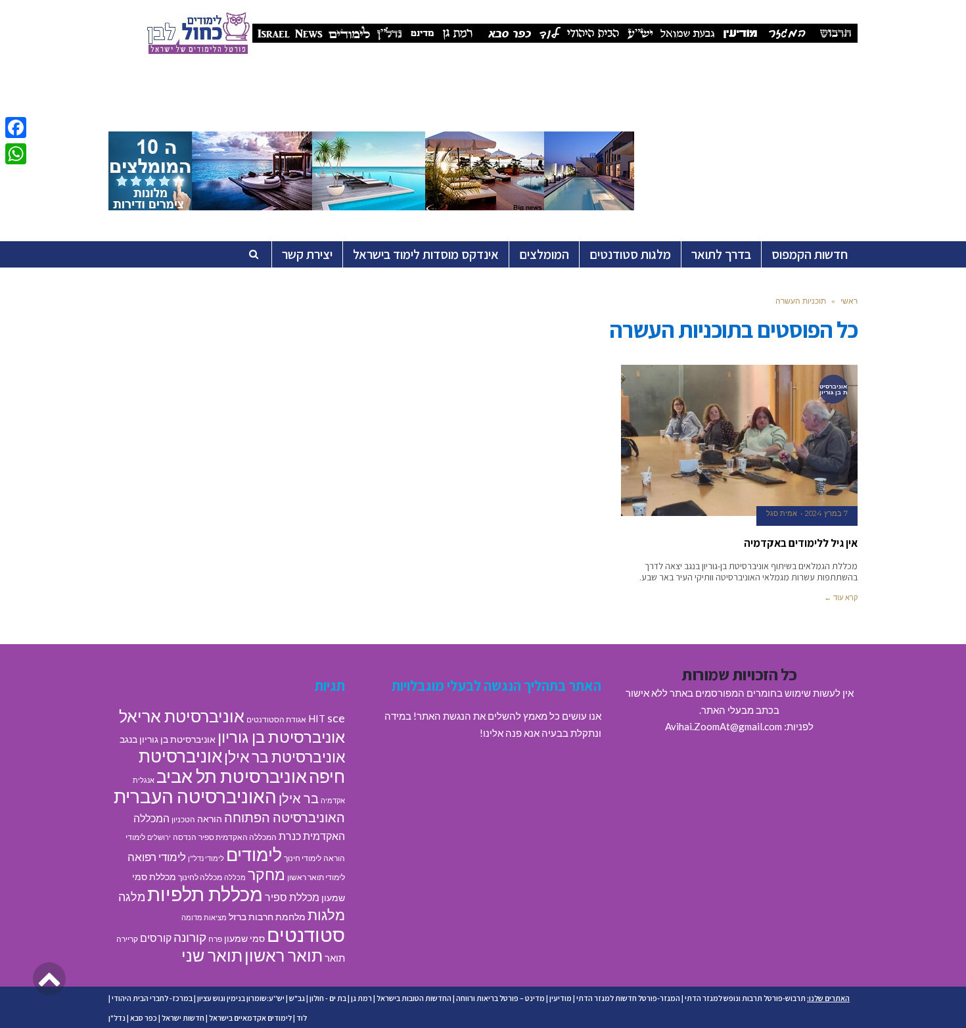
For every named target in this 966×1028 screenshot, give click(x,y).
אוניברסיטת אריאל (181, 716)
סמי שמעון (244, 938)
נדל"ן (117, 1018)
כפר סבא (143, 1018)
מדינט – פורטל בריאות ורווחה (500, 998)
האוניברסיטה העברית (195, 796)
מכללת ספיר (292, 897)
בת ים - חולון (328, 998)
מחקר (266, 874)
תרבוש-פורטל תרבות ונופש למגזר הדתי (745, 998)
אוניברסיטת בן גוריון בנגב (168, 739)
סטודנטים (306, 934)
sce (336, 718)
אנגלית (143, 780)
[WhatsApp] (16, 154)
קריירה (127, 939)
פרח (215, 939)
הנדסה (184, 837)
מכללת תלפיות (205, 894)
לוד (301, 1018)
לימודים (254, 854)
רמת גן (361, 998)
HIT (316, 718)
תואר (335, 958)
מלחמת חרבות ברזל (267, 917)
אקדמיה (333, 800)
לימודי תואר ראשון (316, 877)
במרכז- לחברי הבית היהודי (152, 998)
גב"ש (297, 998)
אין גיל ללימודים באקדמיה (801, 543)
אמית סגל (781, 513)
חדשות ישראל (183, 1018)
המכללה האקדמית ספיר (237, 837)
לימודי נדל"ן (206, 858)
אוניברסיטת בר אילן (284, 756)
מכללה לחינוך (200, 877)
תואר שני (211, 955)
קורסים (156, 937)
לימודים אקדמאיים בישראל (250, 1018)
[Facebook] (16, 127)
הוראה (209, 819)
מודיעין (560, 998)
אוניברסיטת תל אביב (231, 776)
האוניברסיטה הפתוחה (284, 817)
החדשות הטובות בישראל (414, 998)
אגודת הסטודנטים (276, 719)
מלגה (131, 896)
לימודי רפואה (156, 857)
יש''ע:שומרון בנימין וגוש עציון (241, 998)
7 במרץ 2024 (826, 513)
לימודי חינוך (302, 858)
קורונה (189, 937)
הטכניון (183, 819)
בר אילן (299, 798)
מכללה (235, 877)
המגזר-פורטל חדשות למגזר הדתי (628, 998)
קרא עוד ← (841, 597)
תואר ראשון (283, 955)
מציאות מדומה (204, 917)
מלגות (326, 914)
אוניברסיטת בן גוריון (281, 736)
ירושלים (159, 837)
